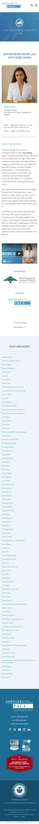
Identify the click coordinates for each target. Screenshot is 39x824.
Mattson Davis (7, 608)
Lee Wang (5, 574)
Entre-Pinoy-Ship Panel (10, 439)
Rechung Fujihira (7, 503)
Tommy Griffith (7, 537)
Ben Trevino (6, 597)
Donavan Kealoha (8, 615)
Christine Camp (7, 623)
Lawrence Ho (6, 634)
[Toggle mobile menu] (36, 5)
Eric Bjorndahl (6, 578)
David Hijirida (6, 492)
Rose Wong (6, 462)
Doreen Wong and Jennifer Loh (13, 387)
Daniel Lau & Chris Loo (10, 567)
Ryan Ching (6, 379)
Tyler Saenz (6, 481)
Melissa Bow (6, 499)
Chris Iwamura (7, 451)
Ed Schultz (5, 469)
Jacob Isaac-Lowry (8, 653)
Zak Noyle (5, 585)
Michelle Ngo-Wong (9, 443)
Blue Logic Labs (23, 812)
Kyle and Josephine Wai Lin (11, 361)
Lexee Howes (6, 365)
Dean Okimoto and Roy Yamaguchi (14, 645)
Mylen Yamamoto (8, 511)
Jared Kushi (6, 436)
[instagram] (24, 729)
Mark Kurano (6, 544)
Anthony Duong (7, 458)
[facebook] (10, 729)
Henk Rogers (6, 593)
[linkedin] (29, 729)
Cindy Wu (5, 552)
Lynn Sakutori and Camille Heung (13, 391)
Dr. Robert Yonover (8, 447)
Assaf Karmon (7, 488)
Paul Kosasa (6, 612)
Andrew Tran (6, 533)
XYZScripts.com (29, 822)
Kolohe (8, 211)
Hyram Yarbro (6, 522)
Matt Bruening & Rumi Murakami (13, 413)
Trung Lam (5, 548)
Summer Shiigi (7, 357)
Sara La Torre (6, 394)
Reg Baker (5, 641)
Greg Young (6, 454)
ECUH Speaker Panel (9, 406)
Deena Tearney (7, 518)
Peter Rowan (6, 670)
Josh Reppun (6, 402)
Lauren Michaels (7, 582)
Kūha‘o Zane (6, 383)
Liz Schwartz (6, 677)
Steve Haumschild (8, 656)
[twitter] (14, 729)
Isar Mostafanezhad (9, 559)
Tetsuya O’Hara (7, 507)
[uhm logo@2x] (19, 784)
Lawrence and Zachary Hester (12, 626)
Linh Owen (5, 424)
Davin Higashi (6, 477)
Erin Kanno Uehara (8, 484)
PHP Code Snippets (11, 822)
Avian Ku (5, 376)
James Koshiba (7, 674)
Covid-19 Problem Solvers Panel (13, 540)
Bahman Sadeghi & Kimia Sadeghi (14, 432)
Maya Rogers (6, 496)
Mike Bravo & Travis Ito (10, 589)
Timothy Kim (6, 372)
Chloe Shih (5, 466)
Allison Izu (5, 563)
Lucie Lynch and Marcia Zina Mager (14, 604)
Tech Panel (6, 428)
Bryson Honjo (6, 473)
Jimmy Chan (6, 570)
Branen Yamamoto (8, 368)
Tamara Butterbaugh (9, 555)
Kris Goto (5, 398)
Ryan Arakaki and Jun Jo (10, 630)
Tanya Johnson (7, 600)
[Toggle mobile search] (32, 5)
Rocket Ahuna (7, 421)
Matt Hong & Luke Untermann (12, 619)
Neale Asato (6, 514)
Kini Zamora (6, 417)
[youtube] (19, 729)
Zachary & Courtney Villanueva (13, 409)
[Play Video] (19, 253)
